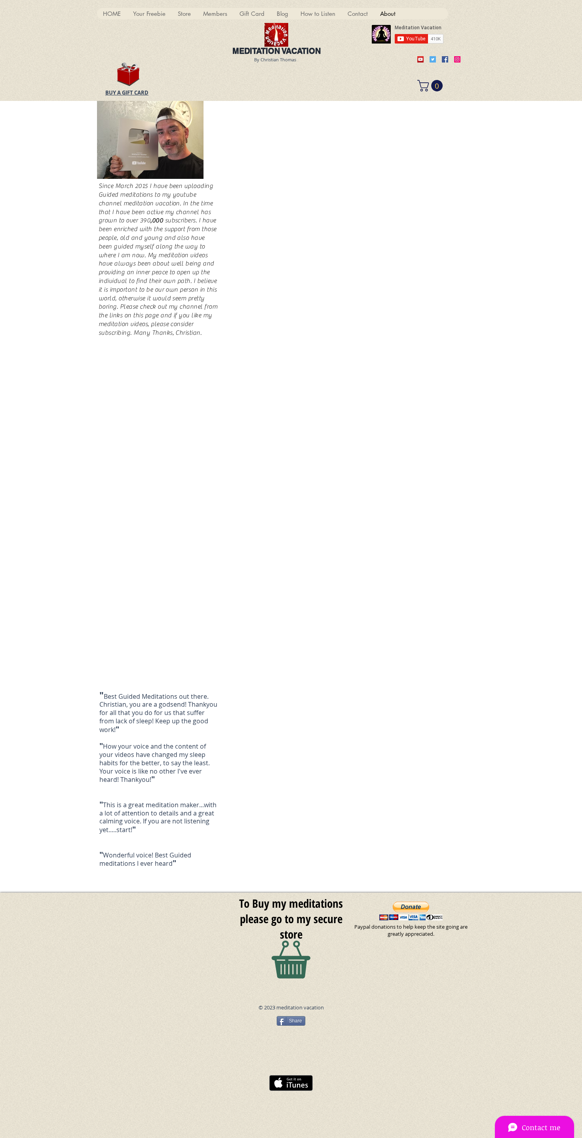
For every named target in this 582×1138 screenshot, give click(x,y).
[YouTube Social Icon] (420, 59)
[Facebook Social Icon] (445, 59)
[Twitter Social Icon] (433, 59)
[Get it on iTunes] (291, 1083)
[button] (431, 85)
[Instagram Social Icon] (457, 59)
